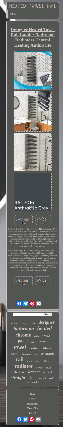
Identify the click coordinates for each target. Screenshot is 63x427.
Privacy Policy (32, 403)
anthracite (47, 353)
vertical (47, 372)
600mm (47, 361)
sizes (29, 361)
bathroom (24, 328)
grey (33, 342)
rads (34, 323)
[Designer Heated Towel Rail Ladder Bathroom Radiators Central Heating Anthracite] (32, 70)
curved (42, 378)
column (37, 361)
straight (18, 377)
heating (34, 348)
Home (32, 394)
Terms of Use (32, 408)
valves (14, 353)
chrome (23, 334)
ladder (27, 353)
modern (36, 382)
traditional (24, 324)
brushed (14, 323)
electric (19, 372)
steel (48, 367)
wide (36, 336)
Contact (32, 399)
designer (47, 322)
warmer (34, 372)
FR (34, 413)
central (43, 341)
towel (20, 347)
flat (31, 377)
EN (30, 413)
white (46, 335)
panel (23, 340)
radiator (24, 366)
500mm (39, 368)
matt (36, 355)
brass (27, 382)
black (47, 348)
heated (44, 328)
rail (20, 359)
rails (52, 378)
